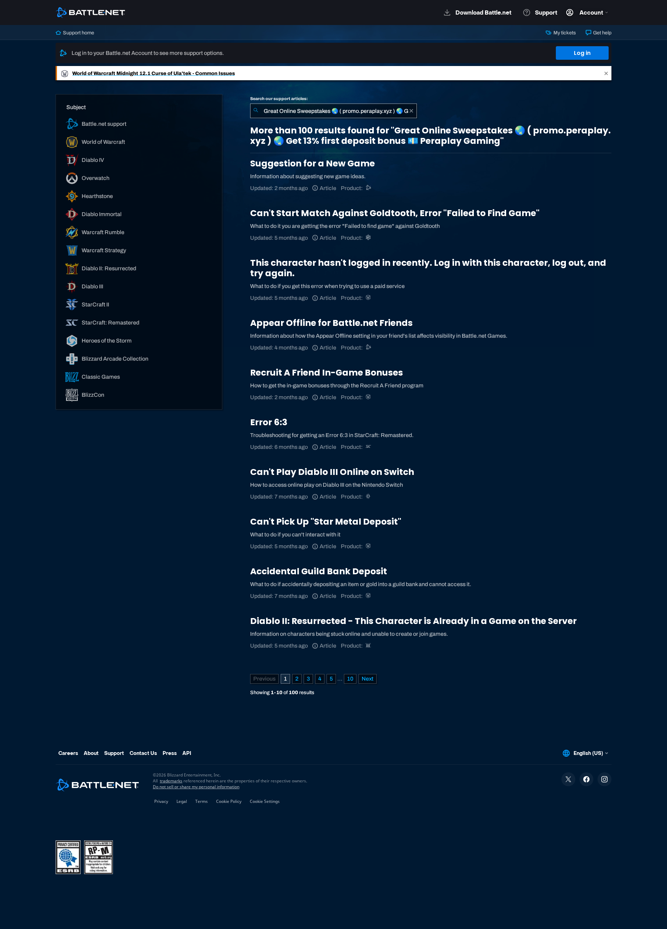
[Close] (606, 73)
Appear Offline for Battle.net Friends (331, 323)
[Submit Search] (255, 111)
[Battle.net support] (369, 188)
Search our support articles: (279, 98)
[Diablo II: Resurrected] (369, 646)
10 (350, 679)
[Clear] (411, 111)
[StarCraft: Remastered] (369, 447)
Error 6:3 (268, 422)
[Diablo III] (369, 497)
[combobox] (333, 111)
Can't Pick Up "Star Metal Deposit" (325, 522)
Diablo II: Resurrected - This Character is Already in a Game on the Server (413, 621)
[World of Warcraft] (369, 298)
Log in (582, 53)
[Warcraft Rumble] (369, 238)
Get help (601, 32)
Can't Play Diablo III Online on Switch (332, 472)
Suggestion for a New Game (312, 163)
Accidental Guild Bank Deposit (318, 571)
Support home (78, 32)
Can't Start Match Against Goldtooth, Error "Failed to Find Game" (395, 213)
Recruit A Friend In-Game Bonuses (326, 373)
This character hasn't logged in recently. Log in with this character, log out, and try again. (428, 268)
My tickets (564, 32)
